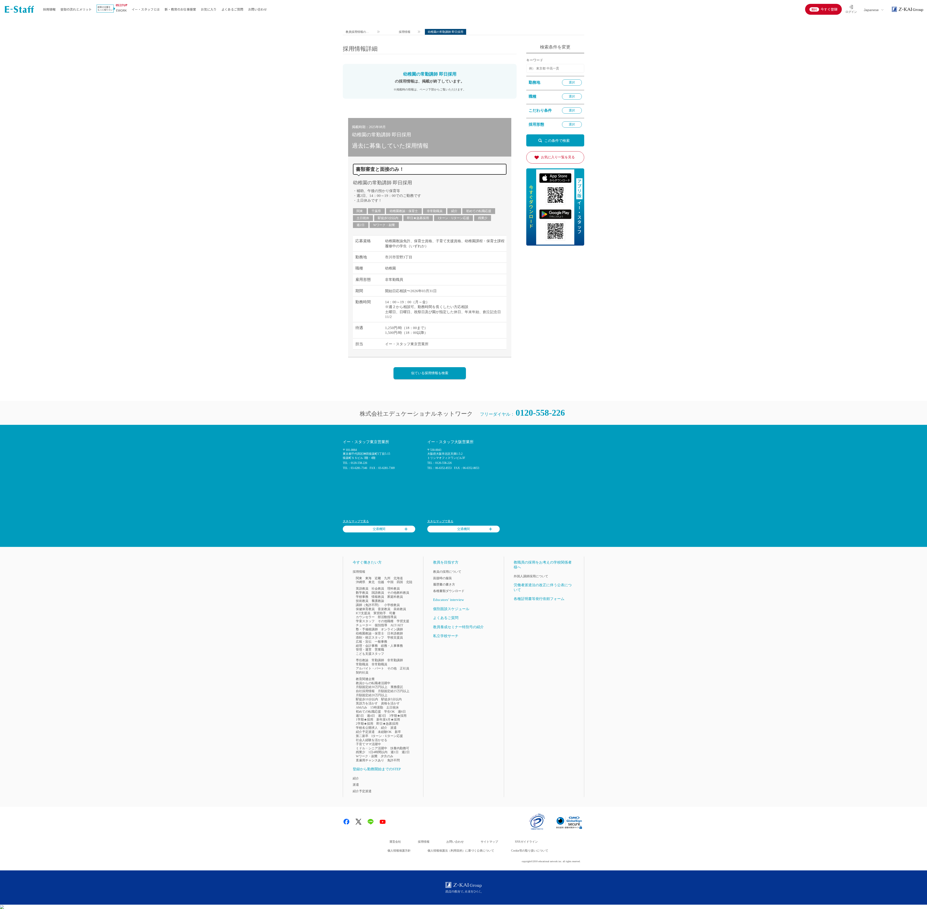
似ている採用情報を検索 (429, 373)
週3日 (382, 715)
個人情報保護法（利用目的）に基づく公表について (461, 850)
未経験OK (385, 732)
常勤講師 (378, 660)
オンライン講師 (392, 629)
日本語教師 (395, 633)
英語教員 (362, 588)
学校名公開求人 (367, 728)
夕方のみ (387, 756)
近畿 (378, 578)
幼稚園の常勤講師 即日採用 (382, 182)
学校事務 (362, 597)
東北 (371, 582)
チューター (364, 625)
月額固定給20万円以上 (371, 695)
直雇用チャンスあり (370, 760)
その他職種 (385, 621)
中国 (390, 582)
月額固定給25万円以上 (393, 691)
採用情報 (49, 9)
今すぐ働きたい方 (367, 562)
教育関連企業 (365, 679)
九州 (387, 578)
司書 (392, 613)
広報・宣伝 (364, 641)
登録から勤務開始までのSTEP (377, 769)
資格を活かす (390, 703)
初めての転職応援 (478, 211)
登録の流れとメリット (76, 9)
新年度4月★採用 (388, 719)
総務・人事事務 (392, 645)
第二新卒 (362, 736)
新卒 (398, 732)
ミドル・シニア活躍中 (371, 748)
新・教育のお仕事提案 (180, 9)
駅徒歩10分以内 (367, 699)
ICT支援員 (363, 613)
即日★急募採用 (418, 218)
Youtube (382, 821)
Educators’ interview (448, 600)
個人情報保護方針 (399, 850)
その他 (392, 668)
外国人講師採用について (531, 576)
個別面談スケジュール (451, 609)
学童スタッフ (365, 621)
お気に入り (209, 9)
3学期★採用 (398, 715)
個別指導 (381, 625)
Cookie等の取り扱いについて (529, 850)
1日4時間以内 (377, 752)
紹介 (454, 211)
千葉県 (376, 211)
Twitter (358, 821)
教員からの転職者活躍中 (373, 683)
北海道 (398, 578)
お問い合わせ (257, 9)
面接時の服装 (442, 578)
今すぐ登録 (829, 9)
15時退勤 (376, 707)
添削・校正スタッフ (370, 637)
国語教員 (378, 592)
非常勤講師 (395, 660)
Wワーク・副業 (384, 225)
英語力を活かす (367, 703)
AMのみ (361, 707)
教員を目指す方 (445, 562)
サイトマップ (489, 841)
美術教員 (399, 609)
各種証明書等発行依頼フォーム (539, 599)
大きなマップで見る (356, 521)
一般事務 (381, 641)
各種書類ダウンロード (448, 591)
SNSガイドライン (526, 841)
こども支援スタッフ (370, 653)
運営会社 (395, 841)
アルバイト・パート (370, 668)
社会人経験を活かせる (371, 740)
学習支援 (403, 621)
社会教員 (378, 588)
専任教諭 (362, 660)
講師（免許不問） (368, 605)
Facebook (346, 821)
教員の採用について (447, 571)
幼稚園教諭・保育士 (404, 211)
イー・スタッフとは (146, 9)
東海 (368, 578)
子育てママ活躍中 (368, 744)
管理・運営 (364, 649)
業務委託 (397, 687)
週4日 (371, 715)
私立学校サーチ (445, 636)
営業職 (379, 649)
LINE (370, 821)
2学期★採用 (364, 723)
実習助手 (379, 613)
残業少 (482, 218)
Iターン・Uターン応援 (453, 218)
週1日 (395, 752)
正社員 (404, 668)
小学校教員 (392, 605)
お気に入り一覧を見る (558, 157)
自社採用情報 (365, 691)
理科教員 (393, 588)
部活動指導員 (387, 617)
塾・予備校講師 (367, 629)
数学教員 (362, 592)
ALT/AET (396, 625)
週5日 (360, 715)
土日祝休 (363, 218)
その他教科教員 (398, 592)
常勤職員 (362, 664)
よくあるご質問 (232, 9)
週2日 (361, 225)
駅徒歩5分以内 (388, 218)
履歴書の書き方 (444, 584)
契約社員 (362, 672)
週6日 (402, 711)
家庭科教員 (395, 597)
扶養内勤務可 (399, 748)
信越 (381, 582)
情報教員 (378, 597)
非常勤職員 (434, 211)
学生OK (389, 711)
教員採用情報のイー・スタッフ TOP (357, 32)
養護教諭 (378, 601)
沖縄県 (360, 582)
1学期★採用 (364, 719)
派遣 (393, 728)
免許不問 (393, 760)
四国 (400, 582)
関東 (360, 211)
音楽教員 (384, 609)
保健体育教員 (365, 609)
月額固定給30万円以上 (371, 687)
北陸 (409, 582)
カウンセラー (365, 617)
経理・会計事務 (367, 645)
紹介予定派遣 (365, 732)
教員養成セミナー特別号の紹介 (458, 627)
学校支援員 (395, 637)
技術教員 (362, 601)
